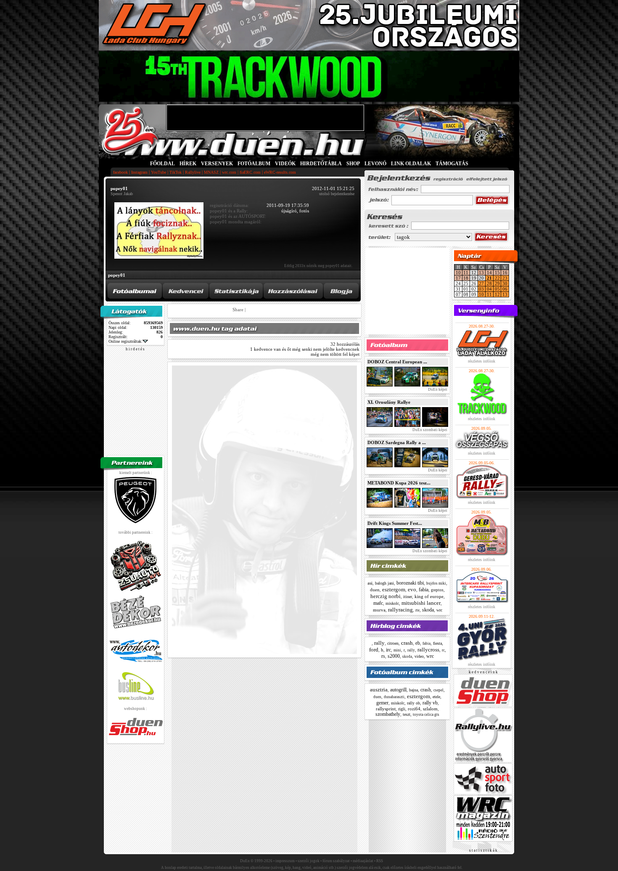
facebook (120, 172)
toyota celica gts (426, 714)
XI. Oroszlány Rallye (388, 402)
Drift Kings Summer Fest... (394, 523)
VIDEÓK (285, 164)
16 (504, 272)
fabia (423, 590)
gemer (382, 703)
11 (465, 272)
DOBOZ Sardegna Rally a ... (396, 442)
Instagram (139, 172)
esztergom (393, 589)
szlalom (430, 708)
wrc (439, 610)
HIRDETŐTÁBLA (321, 164)
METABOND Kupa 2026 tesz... (398, 482)
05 (497, 288)
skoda (428, 610)
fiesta (437, 643)
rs (383, 656)
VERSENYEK (217, 164)
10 (458, 272)
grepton (437, 590)
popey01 (116, 275)
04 (489, 288)
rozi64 (414, 708)
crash (407, 643)
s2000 (394, 656)
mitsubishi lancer (421, 603)
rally (379, 643)
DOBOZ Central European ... (397, 361)
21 (489, 278)
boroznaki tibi (410, 583)
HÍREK (188, 164)
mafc (378, 603)
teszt (406, 714)
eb (417, 643)
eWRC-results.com (280, 172)
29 (497, 283)
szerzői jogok (309, 861)
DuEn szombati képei (429, 430)
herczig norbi (385, 596)
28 (489, 283)
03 (481, 288)
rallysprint (386, 708)
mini (397, 650)
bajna (413, 690)
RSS (379, 861)
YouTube (158, 172)
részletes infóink (481, 361)
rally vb (430, 703)
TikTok (175, 172)
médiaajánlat (363, 861)
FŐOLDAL (162, 164)
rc (443, 650)
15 (497, 272)
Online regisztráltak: (125, 341)
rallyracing (400, 609)
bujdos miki (436, 583)
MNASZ (211, 172)
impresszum (285, 861)
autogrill (398, 690)
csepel (438, 690)
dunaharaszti (394, 697)
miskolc (392, 603)
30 (504, 283)
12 (497, 294)
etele (436, 696)
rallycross (428, 649)
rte (417, 610)
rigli (401, 709)
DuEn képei (437, 389)
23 (504, 278)
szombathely (387, 714)
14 (489, 272)
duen (375, 589)
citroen (393, 643)
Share (237, 309)
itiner (407, 596)
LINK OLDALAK (411, 164)
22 (497, 278)
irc (388, 650)
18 (465, 278)
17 (458, 278)
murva (379, 609)
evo (412, 589)
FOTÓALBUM (254, 164)
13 (481, 272)
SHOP (353, 164)
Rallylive (193, 172)
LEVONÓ (376, 164)
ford (373, 649)
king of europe (429, 596)
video (419, 656)
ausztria (379, 689)
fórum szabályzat (336, 861)
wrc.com (229, 172)
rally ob (413, 703)
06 (504, 288)
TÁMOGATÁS (452, 164)
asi (369, 582)
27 (481, 283)
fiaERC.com (250, 172)
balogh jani (384, 583)
